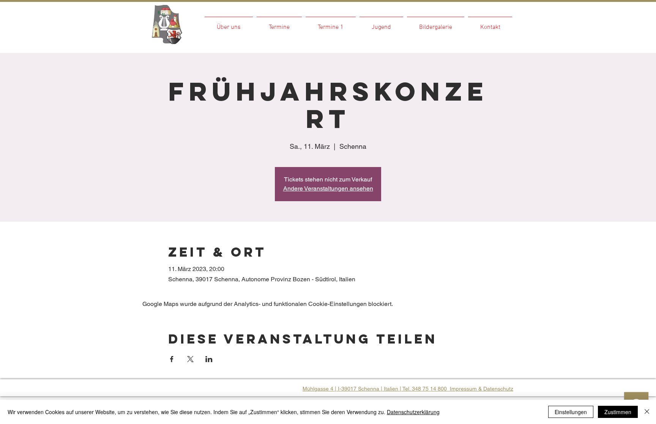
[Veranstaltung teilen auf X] (190, 359)
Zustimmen (617, 412)
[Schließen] (646, 412)
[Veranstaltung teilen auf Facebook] (171, 359)
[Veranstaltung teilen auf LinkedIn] (209, 359)
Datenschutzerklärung (413, 412)
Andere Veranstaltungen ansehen (328, 188)
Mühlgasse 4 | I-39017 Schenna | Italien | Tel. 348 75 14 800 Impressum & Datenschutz (408, 389)
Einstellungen (571, 412)
